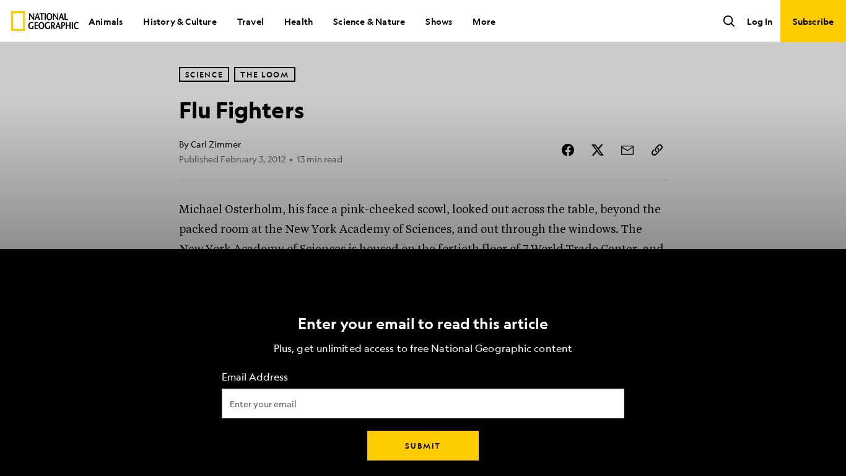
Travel (250, 21)
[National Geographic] (45, 21)
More (484, 21)
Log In (759, 21)
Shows (438, 21)
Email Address (255, 377)
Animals (106, 21)
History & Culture (179, 21)
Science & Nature (369, 21)
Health (298, 21)
